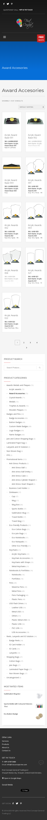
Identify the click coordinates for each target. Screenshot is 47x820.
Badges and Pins (14, 414)
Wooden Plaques (16, 410)
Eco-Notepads (18, 541)
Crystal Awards (15, 397)
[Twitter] (8, 4)
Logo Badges (14, 430)
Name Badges (15, 434)
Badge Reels (14, 640)
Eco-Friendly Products (18, 525)
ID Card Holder (15, 644)
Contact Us (6, 750)
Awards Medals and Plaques (18, 385)
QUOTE (41, 38)
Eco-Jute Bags (18, 533)
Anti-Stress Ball (18, 467)
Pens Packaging (18, 595)
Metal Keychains (19, 566)
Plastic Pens (17, 599)
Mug (14, 500)
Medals (12, 401)
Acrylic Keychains (19, 554)
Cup (13, 496)
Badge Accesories (16, 418)
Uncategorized (13, 677)
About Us (5, 747)
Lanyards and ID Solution (17, 447)
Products (5, 744)
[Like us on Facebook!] (13, 803)
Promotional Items (14, 459)
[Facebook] (4, 4)
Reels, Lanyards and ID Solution (20, 636)
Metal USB (16, 611)
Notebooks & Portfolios (19, 570)
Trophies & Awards (17, 406)
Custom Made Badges (18, 426)
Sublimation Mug (19, 513)
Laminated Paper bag (16, 443)
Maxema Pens (18, 587)
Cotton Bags (14, 661)
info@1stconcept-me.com (17, 764)
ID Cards (12, 648)
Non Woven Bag (13, 451)
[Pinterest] (12, 4)
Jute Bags (13, 665)
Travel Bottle (17, 517)
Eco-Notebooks (18, 537)
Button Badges (15, 422)
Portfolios (16, 578)
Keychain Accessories (21, 558)
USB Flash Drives (16, 603)
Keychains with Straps (21, 562)
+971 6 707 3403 (26, 10)
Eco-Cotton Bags (19, 529)
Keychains (13, 550)
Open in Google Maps (12, 778)
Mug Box (15, 504)
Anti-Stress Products (17, 463)
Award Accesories (17, 393)
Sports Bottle (17, 508)
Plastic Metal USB (19, 620)
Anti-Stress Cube (19, 476)
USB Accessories (19, 632)
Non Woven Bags (16, 673)
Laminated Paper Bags (18, 669)
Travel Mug (16, 521)
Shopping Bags (13, 657)
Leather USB (17, 607)
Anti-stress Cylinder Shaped (23, 480)
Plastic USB (16, 624)
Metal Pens (16, 591)
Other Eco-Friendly (19, 546)
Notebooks (16, 574)
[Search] (39, 367)
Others (14, 616)
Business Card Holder (18, 488)
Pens (11, 583)
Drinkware (13, 492)
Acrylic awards (15, 389)
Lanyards (13, 653)
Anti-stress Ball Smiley (21, 471)
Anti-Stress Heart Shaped (22, 484)
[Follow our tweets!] (17, 803)
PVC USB (15, 628)
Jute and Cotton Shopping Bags (20, 438)
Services (5, 741)
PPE (8, 455)
